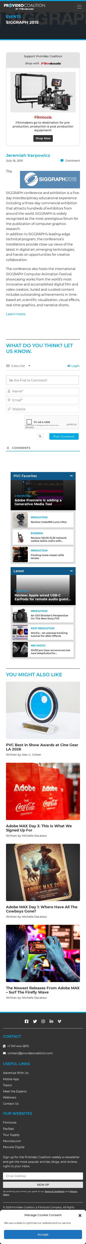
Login (75, 366)
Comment (72, 160)
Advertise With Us (15, 1073)
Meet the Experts (15, 1091)
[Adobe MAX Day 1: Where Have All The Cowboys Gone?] (43, 872)
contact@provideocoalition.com (30, 1053)
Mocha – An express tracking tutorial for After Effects (49, 634)
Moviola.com (12, 1141)
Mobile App (11, 1079)
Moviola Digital (13, 1147)
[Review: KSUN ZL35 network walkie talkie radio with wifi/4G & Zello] (20, 537)
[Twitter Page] (35, 1021)
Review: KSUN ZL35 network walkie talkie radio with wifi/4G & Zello (49, 540)
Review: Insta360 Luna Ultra (49, 521)
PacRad (8, 1129)
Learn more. (16, 314)
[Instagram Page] (43, 1021)
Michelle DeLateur (34, 835)
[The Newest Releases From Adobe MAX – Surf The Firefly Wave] (43, 953)
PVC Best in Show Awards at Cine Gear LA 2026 (42, 747)
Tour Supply (11, 1135)
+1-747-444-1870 (17, 1046)
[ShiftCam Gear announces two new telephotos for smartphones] (20, 649)
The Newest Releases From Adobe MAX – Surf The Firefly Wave (43, 990)
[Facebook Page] (26, 1021)
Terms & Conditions (54, 1191)
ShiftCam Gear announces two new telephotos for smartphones (50, 653)
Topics (7, 1085)
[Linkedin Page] (51, 1021)
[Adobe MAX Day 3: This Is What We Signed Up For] (43, 791)
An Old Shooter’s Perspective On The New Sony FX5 (49, 617)
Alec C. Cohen (31, 754)
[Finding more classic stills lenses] (20, 554)
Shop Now (43, 138)
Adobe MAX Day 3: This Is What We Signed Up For (39, 828)
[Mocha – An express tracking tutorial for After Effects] (20, 632)
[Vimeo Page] (59, 1021)
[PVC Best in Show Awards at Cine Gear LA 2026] (43, 710)
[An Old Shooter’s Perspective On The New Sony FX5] (20, 614)
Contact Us (11, 1103)
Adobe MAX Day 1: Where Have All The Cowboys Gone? (41, 909)
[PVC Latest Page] (71, 571)
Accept (43, 1234)
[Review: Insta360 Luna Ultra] (20, 519)
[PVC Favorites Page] (71, 476)
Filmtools (9, 1122)
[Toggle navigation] (79, 6)
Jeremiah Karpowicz (28, 155)
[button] (80, 1215)
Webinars (9, 1097)
